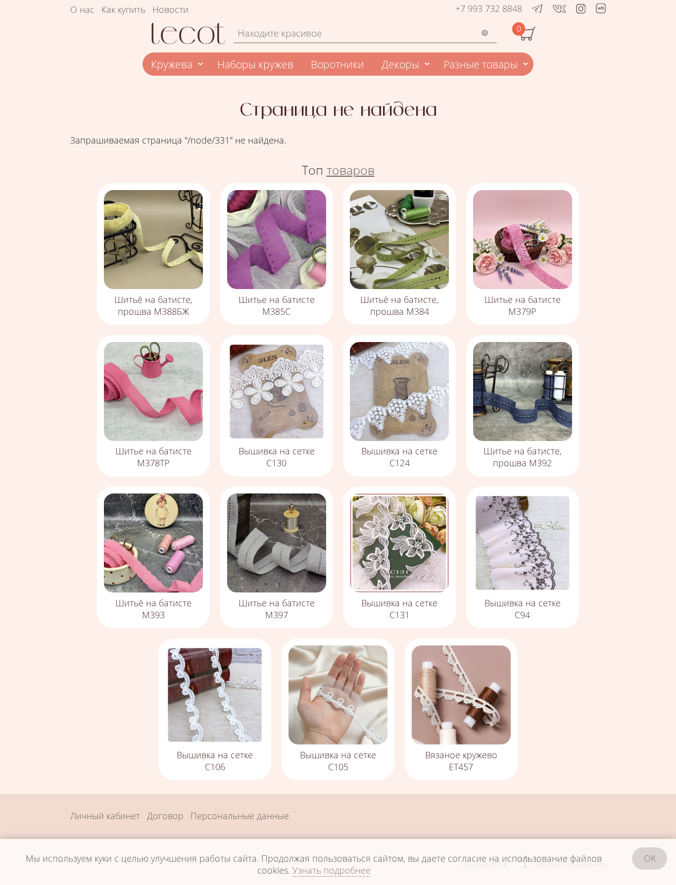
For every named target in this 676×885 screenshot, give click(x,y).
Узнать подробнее (331, 870)
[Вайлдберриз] (601, 10)
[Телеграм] (537, 8)
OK (650, 858)
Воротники (337, 64)
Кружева (172, 64)
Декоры (400, 64)
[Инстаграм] (580, 8)
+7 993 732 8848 (488, 8)
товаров (351, 170)
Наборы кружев (255, 64)
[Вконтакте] (559, 8)
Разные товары (480, 64)
